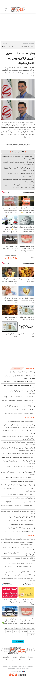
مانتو (33, 628)
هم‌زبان (15, 657)
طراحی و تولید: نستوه (16, 671)
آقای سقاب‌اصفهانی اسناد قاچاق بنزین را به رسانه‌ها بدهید (17, 457)
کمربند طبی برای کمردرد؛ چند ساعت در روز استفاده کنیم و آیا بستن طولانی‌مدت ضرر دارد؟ (18, 543)
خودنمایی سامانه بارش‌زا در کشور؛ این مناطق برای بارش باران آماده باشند (19, 490)
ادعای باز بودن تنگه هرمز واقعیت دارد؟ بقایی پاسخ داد (18, 397)
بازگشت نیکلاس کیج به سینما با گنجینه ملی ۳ (20, 421)
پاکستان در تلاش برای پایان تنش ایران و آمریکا (20, 528)
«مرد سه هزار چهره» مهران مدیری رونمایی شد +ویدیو (18, 532)
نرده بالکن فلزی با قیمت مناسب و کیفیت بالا (21, 563)
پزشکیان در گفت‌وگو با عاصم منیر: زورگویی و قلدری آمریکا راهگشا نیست (19, 462)
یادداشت (27, 660)
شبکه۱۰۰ (30, 657)
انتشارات (20, 660)
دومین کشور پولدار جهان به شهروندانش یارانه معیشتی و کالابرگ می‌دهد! (18, 180)
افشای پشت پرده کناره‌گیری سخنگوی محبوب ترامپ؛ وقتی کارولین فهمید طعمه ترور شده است (19, 186)
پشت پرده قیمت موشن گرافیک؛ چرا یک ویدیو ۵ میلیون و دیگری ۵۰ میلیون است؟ (19, 554)
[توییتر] (13, 675)
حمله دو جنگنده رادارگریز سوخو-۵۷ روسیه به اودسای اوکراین (17, 453)
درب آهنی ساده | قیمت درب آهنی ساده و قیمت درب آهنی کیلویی (19, 567)
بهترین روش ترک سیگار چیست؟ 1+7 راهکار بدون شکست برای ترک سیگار (19, 548)
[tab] (29, 368)
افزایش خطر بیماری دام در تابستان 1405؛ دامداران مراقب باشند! (19, 559)
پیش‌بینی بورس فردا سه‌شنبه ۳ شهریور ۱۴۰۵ (21, 481)
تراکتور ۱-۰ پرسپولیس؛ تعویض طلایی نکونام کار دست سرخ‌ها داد (18, 506)
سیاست (25, 43)
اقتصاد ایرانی (24, 631)
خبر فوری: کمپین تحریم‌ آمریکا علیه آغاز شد (21, 410)
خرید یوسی (31, 631)
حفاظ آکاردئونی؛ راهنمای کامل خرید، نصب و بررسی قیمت (18, 575)
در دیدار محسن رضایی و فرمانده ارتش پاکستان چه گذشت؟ (17, 485)
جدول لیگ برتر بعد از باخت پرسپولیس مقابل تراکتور (19, 406)
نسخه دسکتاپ (18, 641)
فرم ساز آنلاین (18, 628)
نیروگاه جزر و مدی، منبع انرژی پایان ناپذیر (22, 524)
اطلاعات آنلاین (18, 9)
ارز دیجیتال (8, 631)
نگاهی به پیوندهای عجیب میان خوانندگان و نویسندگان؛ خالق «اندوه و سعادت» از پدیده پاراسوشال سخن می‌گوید (19, 426)
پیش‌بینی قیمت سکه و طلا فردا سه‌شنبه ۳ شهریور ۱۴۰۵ (18, 381)
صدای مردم (6, 657)
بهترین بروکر (16, 631)
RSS (7, 660)
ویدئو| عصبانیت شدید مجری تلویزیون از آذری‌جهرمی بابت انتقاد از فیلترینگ (20, 58)
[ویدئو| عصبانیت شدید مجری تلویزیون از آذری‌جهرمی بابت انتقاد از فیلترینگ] (18, 88)
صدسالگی (22, 657)
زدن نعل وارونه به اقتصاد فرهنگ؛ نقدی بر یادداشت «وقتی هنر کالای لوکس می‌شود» (18, 437)
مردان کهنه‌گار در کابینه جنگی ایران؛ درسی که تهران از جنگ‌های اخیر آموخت (19, 169)
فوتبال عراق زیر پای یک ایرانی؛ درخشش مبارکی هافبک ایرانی (17, 539)
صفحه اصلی (31, 43)
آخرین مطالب (28, 417)
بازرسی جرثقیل (26, 628)
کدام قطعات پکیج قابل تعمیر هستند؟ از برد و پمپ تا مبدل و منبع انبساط (18, 579)
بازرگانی (30, 535)
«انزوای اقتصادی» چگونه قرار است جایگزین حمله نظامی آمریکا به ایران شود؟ (20, 174)
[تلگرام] (10, 675)
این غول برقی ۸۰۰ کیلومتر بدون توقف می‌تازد (21, 520)
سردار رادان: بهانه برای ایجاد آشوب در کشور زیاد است (19, 413)
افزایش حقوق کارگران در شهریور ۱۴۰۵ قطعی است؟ (20, 517)
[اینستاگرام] (16, 675)
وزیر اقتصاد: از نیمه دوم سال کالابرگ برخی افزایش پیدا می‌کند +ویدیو (19, 468)
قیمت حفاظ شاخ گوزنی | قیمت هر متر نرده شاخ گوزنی (19, 572)
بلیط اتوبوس (31, 635)
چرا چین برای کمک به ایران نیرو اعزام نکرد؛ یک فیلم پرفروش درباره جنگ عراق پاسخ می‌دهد (18, 449)
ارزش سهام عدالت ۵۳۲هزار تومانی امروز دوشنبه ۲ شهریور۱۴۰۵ (21, 392)
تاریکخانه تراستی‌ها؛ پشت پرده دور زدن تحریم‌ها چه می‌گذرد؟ (17, 477)
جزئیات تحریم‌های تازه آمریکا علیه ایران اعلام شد (20, 372)
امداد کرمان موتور (9, 628)
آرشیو (13, 660)
